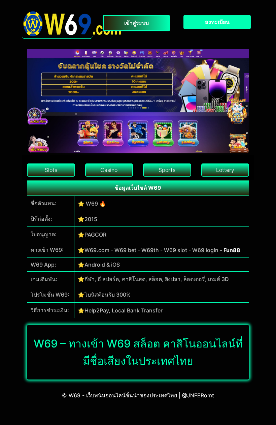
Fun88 (231, 250)
